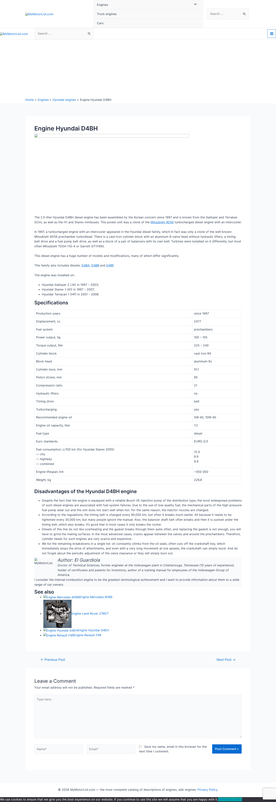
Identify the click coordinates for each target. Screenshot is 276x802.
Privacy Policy (207, 789)
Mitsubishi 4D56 (162, 222)
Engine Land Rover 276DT (90, 613)
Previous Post (53, 659)
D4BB (95, 265)
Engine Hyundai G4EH (93, 630)
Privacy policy (232, 799)
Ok (220, 799)
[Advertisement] (138, 69)
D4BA (85, 265)
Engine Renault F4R (87, 635)
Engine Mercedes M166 (95, 597)
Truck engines (107, 14)
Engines (102, 5)
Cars (100, 23)
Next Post (226, 659)
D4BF (110, 265)
